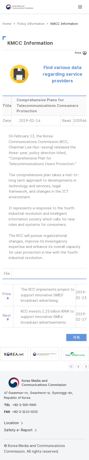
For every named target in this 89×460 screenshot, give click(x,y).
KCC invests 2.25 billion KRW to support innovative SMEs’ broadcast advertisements (47, 317)
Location (12, 423)
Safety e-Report (19, 430)
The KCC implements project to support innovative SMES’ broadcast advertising (47, 295)
